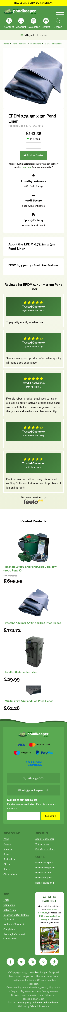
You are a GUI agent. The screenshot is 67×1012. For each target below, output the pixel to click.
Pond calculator (43, 872)
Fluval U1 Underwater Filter (20, 672)
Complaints (9, 929)
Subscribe (50, 815)
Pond (6, 839)
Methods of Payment (13, 924)
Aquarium (8, 849)
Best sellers (9, 859)
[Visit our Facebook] (10, 962)
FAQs (6, 900)
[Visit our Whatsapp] (43, 962)
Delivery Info (9, 910)
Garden (7, 844)
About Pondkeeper (44, 839)
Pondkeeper (41, 972)
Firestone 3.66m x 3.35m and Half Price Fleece (32, 623)
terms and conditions (47, 1002)
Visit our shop (42, 844)
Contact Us (9, 905)
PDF (41, 916)
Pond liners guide (43, 877)
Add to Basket (35, 155)
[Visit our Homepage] (19, 11)
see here (27, 167)
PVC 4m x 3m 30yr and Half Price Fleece (28, 701)
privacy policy (24, 1002)
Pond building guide (45, 867)
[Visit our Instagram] (32, 962)
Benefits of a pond (44, 862)
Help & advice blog (44, 882)
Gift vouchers (10, 874)
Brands (6, 869)
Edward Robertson (39, 1006)
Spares (6, 854)
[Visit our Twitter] (21, 962)
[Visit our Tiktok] (54, 962)
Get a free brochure (45, 849)
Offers (6, 864)
